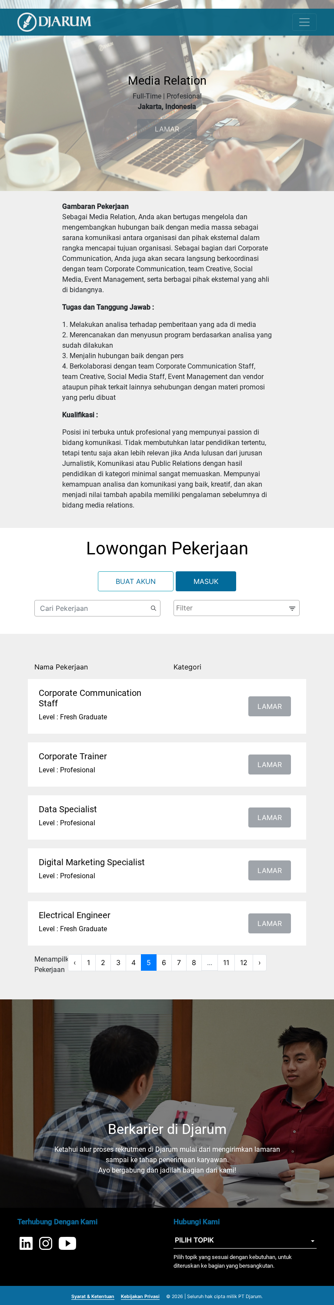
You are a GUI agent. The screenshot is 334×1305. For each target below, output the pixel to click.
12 (243, 962)
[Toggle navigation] (304, 22)
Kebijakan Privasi (140, 1296)
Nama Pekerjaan (61, 666)
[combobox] (237, 608)
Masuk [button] (206, 581)
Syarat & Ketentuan (92, 1296)
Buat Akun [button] (136, 581)
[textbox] (235, 608)
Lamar (269, 706)
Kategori (187, 666)
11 (226, 962)
